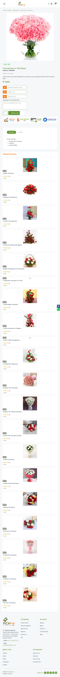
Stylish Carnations (8, 173)
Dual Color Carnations (9, 531)
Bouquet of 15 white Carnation (12, 412)
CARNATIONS (16, 10)
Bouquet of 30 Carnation (10, 388)
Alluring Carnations (9, 507)
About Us (23, 631)
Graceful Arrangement (10, 221)
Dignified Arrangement (10, 197)
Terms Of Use (24, 628)
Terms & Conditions (26, 625)
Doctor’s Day (36, 659)
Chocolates (6, 661)
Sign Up (42, 622)
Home (4, 10)
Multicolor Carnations (9, 579)
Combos (5, 664)
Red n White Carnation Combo (12, 435)
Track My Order (44, 631)
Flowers (9, 10)
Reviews (21, 132)
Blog (41, 634)
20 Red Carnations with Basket (12, 245)
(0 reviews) (10, 73)
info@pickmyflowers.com (9, 645)
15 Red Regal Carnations (10, 304)
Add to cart (15, 113)
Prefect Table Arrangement (11, 340)
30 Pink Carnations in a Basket (12, 328)
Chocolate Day (37, 661)
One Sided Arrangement (10, 364)
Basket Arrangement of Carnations (13, 269)
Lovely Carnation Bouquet (11, 483)
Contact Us (23, 634)
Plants (4, 659)
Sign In (41, 625)
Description (11, 132)
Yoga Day (35, 656)
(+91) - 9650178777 (13, 640)
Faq (22, 637)
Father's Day (36, 653)
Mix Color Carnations (9, 603)
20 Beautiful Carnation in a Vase (12, 280)
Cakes (4, 656)
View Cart (42, 628)
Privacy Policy (24, 622)
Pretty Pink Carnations (9, 555)
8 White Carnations (9, 459)
